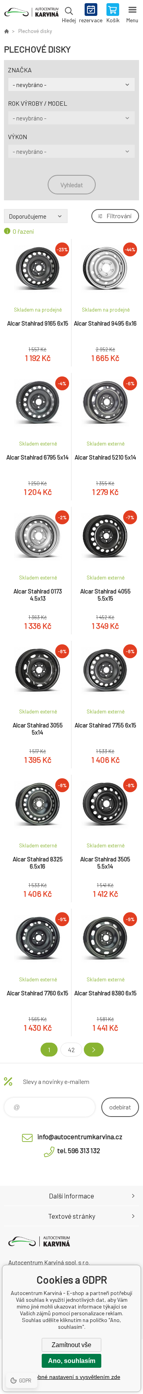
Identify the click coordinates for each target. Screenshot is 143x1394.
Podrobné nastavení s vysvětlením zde (71, 1377)
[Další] (94, 1050)
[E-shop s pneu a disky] (6, 31)
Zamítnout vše (71, 1345)
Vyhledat (71, 184)
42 (71, 1049)
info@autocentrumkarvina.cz (79, 1136)
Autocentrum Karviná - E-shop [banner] (31, 14)
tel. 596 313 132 (78, 1150)
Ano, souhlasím (71, 1360)
